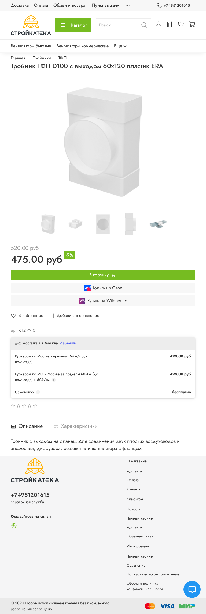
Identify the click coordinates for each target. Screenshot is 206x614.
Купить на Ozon (107, 288)
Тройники (42, 58)
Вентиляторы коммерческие (83, 46)
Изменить (68, 343)
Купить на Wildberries (107, 301)
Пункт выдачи (105, 5)
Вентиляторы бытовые (31, 46)
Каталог (79, 25)
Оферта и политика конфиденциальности (145, 586)
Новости (134, 509)
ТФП (62, 58)
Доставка (20, 5)
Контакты (134, 489)
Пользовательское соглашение (153, 574)
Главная (18, 58)
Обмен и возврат (70, 5)
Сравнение (136, 565)
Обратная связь (140, 536)
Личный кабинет (140, 518)
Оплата (41, 5)
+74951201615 (177, 5)
